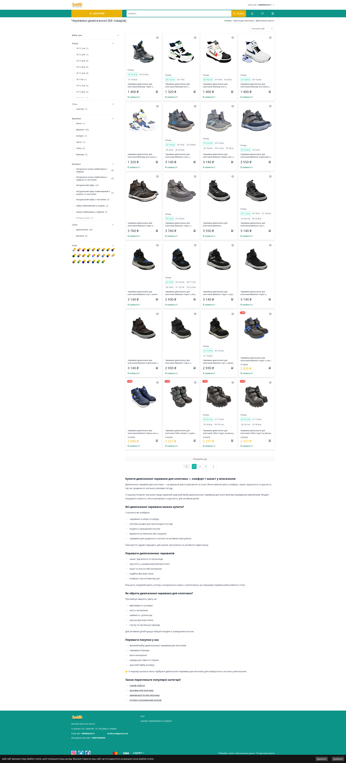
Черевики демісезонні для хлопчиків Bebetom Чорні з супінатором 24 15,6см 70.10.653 (180, 361)
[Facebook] (87, 753)
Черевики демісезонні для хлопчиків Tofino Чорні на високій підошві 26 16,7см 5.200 (256, 432)
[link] (80, 48)
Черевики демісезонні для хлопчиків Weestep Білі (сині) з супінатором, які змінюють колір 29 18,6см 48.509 (255, 85)
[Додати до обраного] (157, 37)
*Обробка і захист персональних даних (236, 753)
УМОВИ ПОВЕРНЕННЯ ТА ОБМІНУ (156, 721)
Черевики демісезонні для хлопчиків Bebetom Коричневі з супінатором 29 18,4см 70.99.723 (143, 361)
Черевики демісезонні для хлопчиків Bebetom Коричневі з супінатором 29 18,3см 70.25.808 (255, 155)
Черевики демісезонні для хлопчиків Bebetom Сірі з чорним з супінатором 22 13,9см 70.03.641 (218, 361)
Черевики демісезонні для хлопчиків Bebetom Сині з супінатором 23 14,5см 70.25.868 (180, 155)
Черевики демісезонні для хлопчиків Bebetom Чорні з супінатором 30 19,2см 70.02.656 (255, 293)
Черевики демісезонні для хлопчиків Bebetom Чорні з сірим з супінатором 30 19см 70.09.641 (218, 293)
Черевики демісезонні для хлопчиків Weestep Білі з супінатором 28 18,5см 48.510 (216, 85)
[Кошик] (273, 13)
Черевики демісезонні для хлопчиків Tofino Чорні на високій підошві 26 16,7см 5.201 (218, 432)
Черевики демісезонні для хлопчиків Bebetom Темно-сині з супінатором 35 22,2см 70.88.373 (143, 432)
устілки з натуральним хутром (146, 700)
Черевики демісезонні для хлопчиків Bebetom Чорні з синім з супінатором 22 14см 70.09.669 (180, 293)
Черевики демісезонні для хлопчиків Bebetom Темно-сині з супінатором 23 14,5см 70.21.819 (218, 155)
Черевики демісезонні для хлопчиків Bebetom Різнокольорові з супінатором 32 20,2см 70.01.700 (218, 224)
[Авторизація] (252, 13)
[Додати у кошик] (156, 91)
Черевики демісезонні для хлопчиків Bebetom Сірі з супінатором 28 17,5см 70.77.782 (255, 224)
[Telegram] (80, 753)
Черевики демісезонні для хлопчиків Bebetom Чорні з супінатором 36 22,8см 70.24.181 (143, 224)
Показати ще (200, 459)
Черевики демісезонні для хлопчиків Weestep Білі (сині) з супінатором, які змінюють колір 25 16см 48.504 (143, 155)
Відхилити (321, 759)
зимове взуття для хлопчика (144, 695)
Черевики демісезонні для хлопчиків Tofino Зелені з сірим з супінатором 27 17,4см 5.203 (180, 432)
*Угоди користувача (265, 753)
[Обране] (262, 13)
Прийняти (338, 759)
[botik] (77, 5)
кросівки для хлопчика (141, 690)
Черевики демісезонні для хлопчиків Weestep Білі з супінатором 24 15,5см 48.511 (179, 85)
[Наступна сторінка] (213, 466)
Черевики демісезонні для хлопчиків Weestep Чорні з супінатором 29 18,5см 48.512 (141, 85)
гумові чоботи (137, 685)
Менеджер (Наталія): (88, 738)
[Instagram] (73, 753)
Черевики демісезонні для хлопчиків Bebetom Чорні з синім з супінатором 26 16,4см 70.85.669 (256, 359)
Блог (143, 716)
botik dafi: (259, 5)
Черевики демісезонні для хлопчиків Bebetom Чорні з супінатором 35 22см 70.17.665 (179, 224)
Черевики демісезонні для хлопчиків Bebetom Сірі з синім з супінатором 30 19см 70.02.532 (143, 293)
